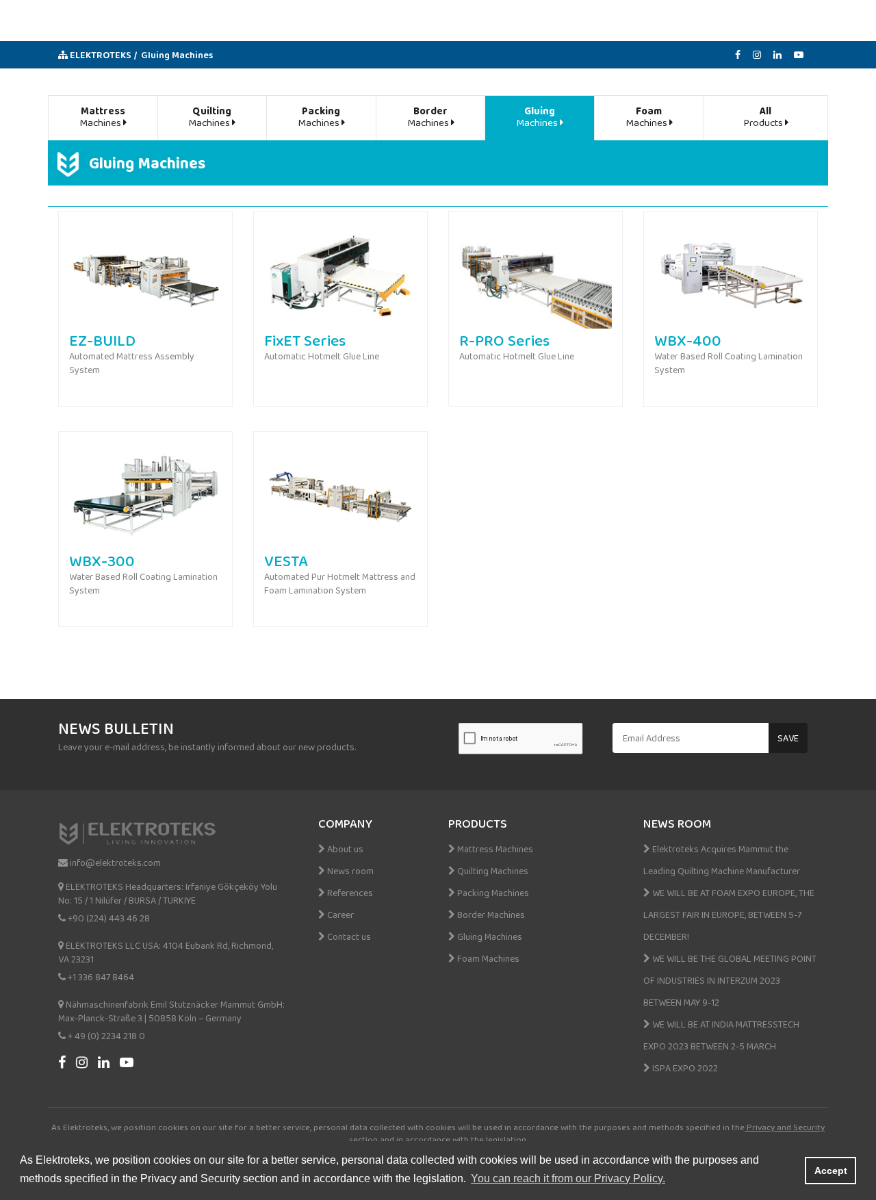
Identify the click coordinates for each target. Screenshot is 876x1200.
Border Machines (490, 914)
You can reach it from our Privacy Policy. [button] (568, 1178)
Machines (102, 116)
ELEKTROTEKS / (103, 55)
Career (339, 914)
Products (764, 116)
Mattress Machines (494, 849)
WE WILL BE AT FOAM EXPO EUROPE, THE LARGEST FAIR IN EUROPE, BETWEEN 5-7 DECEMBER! (728, 914)
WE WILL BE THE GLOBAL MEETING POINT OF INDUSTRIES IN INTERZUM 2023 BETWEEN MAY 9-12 (729, 980)
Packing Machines (492, 892)
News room (349, 871)
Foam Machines (487, 958)
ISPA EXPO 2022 (684, 1068)
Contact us (348, 936)
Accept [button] (830, 1170)
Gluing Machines (177, 55)
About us (344, 849)
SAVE (788, 738)
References (349, 892)
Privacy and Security (785, 1127)
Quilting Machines (491, 871)
